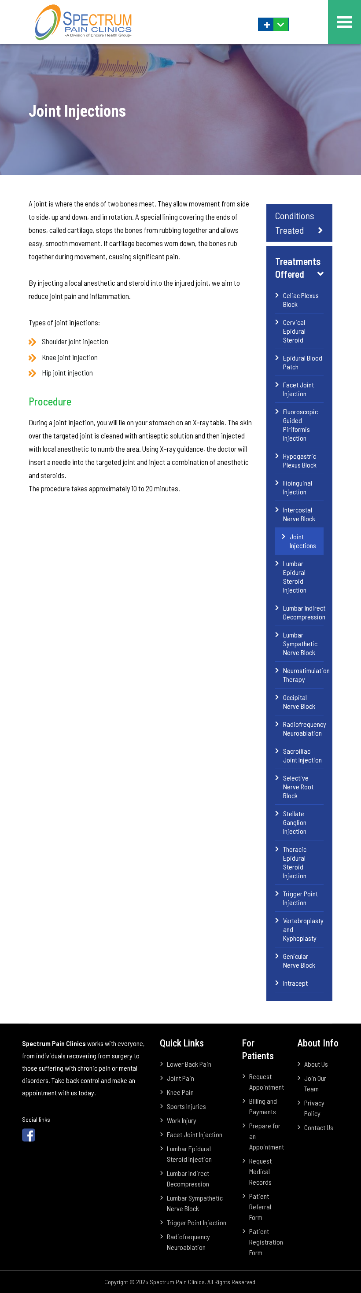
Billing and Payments (263, 1106)
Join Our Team (315, 1083)
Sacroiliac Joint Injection (302, 755)
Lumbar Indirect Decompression (303, 612)
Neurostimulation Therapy (303, 674)
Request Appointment (266, 1081)
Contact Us (318, 1127)
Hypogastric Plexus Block (300, 460)
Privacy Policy (314, 1107)
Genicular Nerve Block (299, 960)
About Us (316, 1064)
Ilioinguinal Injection (297, 487)
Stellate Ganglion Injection (294, 822)
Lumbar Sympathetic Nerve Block (300, 643)
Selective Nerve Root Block (298, 786)
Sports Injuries (186, 1106)
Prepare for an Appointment (266, 1136)
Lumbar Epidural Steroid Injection (294, 576)
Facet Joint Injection (298, 389)
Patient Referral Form (260, 1206)
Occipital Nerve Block (299, 701)
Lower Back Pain (189, 1064)
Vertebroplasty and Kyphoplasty (303, 929)
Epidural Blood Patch (302, 362)
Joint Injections (303, 540)
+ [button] (267, 24)
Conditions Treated (294, 223)
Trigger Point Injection (300, 897)
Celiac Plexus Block (301, 299)
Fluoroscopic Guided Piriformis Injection (300, 424)
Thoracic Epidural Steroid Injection (294, 862)
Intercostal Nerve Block (299, 514)
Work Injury (181, 1120)
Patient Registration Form (266, 1241)
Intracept (295, 983)
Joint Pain (180, 1078)
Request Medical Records (260, 1171)
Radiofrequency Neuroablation (303, 728)
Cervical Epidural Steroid (294, 331)
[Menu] (344, 22)
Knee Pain (180, 1092)
